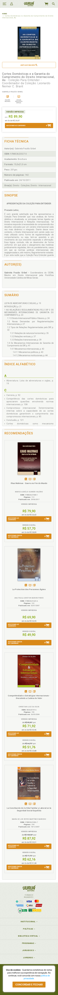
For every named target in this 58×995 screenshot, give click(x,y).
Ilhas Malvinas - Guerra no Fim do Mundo (29, 483)
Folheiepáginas (34, 479)
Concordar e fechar (29, 984)
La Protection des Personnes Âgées (29, 589)
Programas (28, 943)
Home (4, 14)
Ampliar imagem (28, 65)
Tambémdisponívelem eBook (25, 479)
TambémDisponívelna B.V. (30, 479)
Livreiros (28, 958)
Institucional (28, 921)
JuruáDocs (28, 950)
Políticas (28, 929)
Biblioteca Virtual (28, 936)
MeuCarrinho (46, 4)
